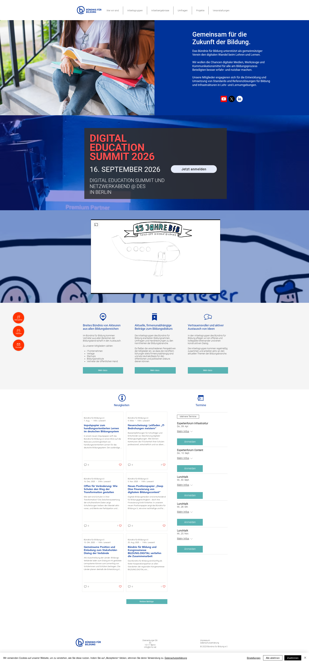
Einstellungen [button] (254, 657)
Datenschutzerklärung (176, 657)
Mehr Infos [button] (183, 431)
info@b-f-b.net (150, 647)
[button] (112, 10)
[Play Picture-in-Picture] (210, 289)
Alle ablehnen (273, 657)
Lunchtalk (182, 476)
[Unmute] (100, 289)
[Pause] (95, 289)
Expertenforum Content (190, 450)
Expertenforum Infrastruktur (192, 423)
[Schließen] (305, 657)
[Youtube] (224, 99)
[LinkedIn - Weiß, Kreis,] (239, 99)
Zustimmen (293, 657)
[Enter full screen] (216, 289)
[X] (232, 99)
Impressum (205, 640)
